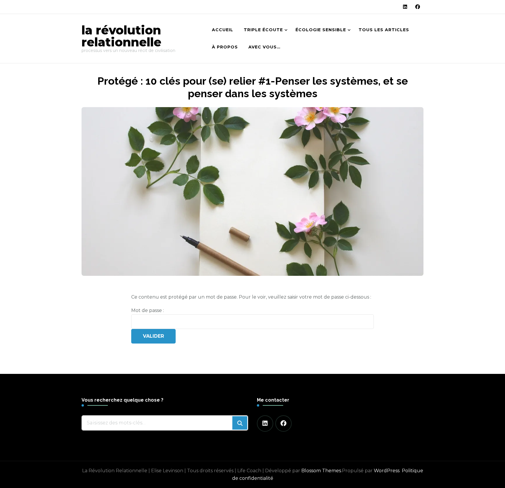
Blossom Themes (321, 470)
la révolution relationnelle (121, 36)
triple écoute (263, 29)
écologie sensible (320, 29)
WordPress (386, 470)
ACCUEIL (222, 29)
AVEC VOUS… (264, 47)
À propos (225, 47)
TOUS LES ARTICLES (384, 29)
